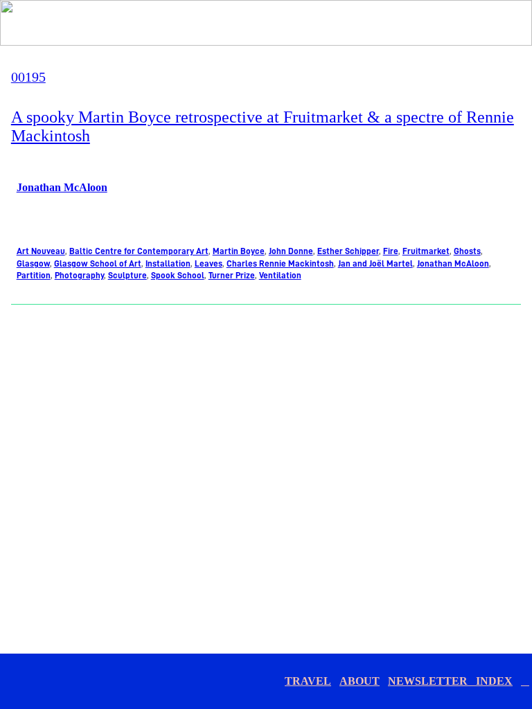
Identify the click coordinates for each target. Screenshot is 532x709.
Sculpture (127, 275)
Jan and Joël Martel (375, 263)
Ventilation (280, 275)
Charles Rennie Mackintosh (280, 263)
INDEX (494, 681)
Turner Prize (232, 275)
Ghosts (467, 250)
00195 (28, 76)
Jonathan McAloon (62, 187)
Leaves (208, 263)
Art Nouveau (41, 250)
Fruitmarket (426, 250)
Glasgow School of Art (97, 263)
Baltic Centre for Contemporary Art (139, 250)
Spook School (177, 275)
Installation (167, 263)
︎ (525, 681)
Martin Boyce (239, 250)
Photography (79, 275)
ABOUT (359, 681)
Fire (390, 250)
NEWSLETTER (432, 681)
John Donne (291, 250)
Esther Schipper (348, 250)
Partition (34, 275)
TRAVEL (308, 681)
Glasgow (33, 263)
